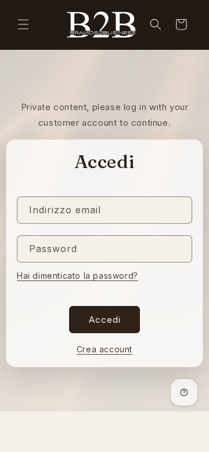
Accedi (105, 319)
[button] (23, 24)
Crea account (104, 349)
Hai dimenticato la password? (77, 275)
